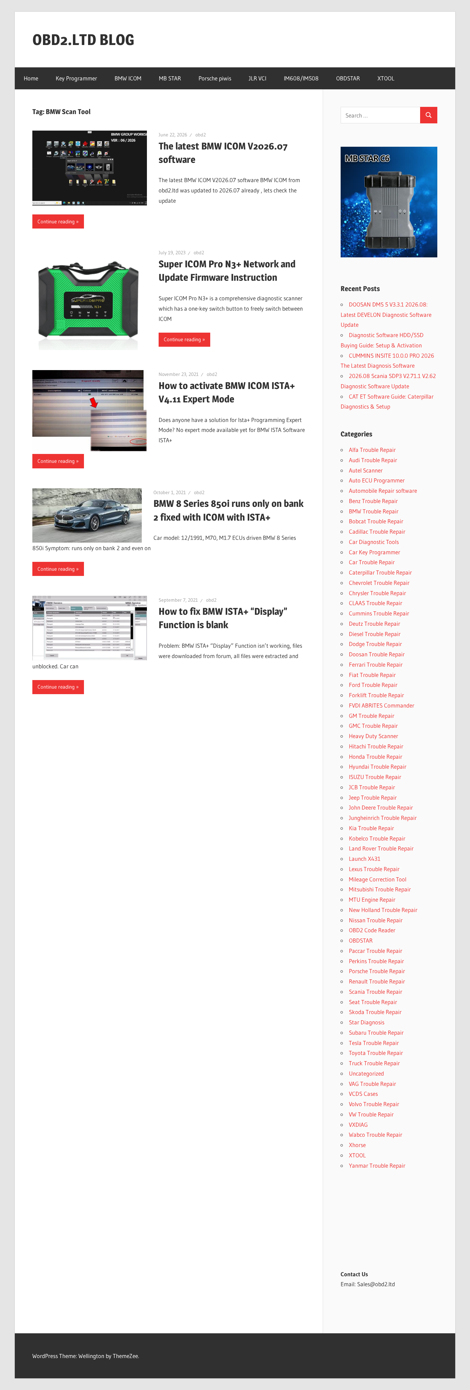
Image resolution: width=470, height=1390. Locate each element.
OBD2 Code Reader (372, 930)
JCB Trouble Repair (372, 787)
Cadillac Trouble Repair (377, 531)
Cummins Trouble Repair (379, 613)
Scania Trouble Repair (375, 991)
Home (31, 78)
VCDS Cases (363, 1093)
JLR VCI (257, 78)
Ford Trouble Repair (373, 684)
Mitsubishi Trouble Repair (380, 889)
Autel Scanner (366, 470)
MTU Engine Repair (372, 899)
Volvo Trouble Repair (374, 1104)
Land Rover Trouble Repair (381, 848)
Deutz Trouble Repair (374, 623)
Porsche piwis (215, 78)
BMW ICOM (128, 78)
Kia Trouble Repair (371, 828)
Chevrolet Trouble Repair (379, 582)
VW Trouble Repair (371, 1114)
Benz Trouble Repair (373, 500)
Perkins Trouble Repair (376, 961)
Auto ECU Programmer (377, 480)
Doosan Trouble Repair (377, 654)
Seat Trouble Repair (373, 1001)
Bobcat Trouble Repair (376, 521)
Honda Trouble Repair (375, 756)
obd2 (200, 135)
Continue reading (56, 221)
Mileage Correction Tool (377, 879)
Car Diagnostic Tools (374, 541)
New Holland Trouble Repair (383, 909)
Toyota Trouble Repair (376, 1052)
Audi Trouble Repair (373, 460)
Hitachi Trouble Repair (376, 746)
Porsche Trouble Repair (377, 971)
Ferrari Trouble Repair (376, 664)
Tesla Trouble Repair (374, 1042)
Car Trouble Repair (372, 562)
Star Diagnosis (366, 1022)
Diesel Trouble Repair (374, 633)
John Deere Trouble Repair (381, 807)
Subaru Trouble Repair (376, 1032)
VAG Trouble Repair (372, 1083)
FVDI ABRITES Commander (381, 705)
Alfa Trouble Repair (372, 449)
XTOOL (385, 78)
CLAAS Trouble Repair (375, 603)
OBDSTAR (348, 78)
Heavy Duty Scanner (373, 736)
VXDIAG (358, 1124)
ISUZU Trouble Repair (375, 776)
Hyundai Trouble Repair (377, 766)
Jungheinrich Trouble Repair (383, 817)
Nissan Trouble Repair (376, 920)
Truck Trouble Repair (374, 1063)
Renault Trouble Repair (377, 981)
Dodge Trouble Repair (375, 643)
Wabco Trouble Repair (375, 1134)
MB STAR (170, 78)
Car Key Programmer (374, 552)
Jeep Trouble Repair (373, 797)
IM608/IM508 (301, 78)
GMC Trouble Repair (373, 725)
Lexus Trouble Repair (374, 868)
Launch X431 (365, 858)
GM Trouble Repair (371, 715)
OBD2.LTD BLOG (83, 39)
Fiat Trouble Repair (372, 674)
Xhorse (357, 1144)
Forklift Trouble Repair (376, 695)
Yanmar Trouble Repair (377, 1165)
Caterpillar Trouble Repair (380, 572)
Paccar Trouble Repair (375, 950)
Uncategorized (366, 1073)
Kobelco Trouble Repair (377, 838)
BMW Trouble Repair (373, 511)
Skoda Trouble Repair (375, 1011)
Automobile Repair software (383, 490)
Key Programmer (76, 78)
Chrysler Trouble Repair (377, 593)
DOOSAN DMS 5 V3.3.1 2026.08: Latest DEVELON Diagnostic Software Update (386, 315)
